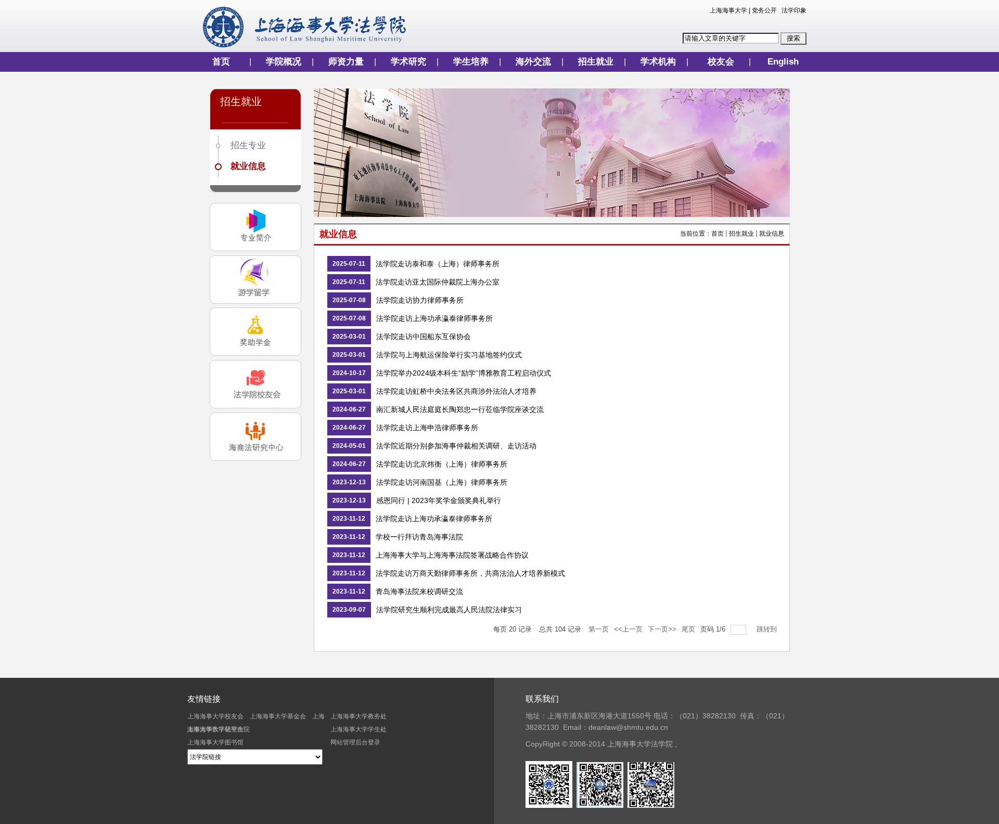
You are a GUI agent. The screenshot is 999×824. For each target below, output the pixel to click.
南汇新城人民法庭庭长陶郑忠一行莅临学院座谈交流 (460, 409)
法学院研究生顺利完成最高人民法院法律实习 (449, 610)
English (783, 62)
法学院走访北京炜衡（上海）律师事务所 (441, 464)
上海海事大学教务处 (358, 716)
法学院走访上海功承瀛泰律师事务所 (434, 318)
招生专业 (248, 145)
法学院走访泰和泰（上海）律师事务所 (437, 264)
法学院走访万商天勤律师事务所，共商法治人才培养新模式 (470, 573)
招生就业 (595, 62)
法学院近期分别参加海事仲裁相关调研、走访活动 (456, 446)
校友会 (721, 62)
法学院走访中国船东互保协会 (423, 336)
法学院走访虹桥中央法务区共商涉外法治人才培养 (456, 391)
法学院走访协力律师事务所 (420, 300)
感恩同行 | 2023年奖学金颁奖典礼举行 (438, 500)
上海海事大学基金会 (278, 716)
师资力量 (346, 62)
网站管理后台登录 (355, 742)
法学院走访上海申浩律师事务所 (427, 427)
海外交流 (533, 62)
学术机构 (658, 62)
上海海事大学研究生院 (218, 729)
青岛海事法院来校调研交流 (419, 591)
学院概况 (283, 62)
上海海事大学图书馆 (215, 742)
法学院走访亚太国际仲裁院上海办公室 (437, 282)
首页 (221, 62)
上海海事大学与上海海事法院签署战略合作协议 (452, 555)
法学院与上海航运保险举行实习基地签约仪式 (449, 355)
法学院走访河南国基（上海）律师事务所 (441, 482)
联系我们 (542, 698)
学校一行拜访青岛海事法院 (419, 537)
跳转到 (768, 629)
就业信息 (248, 166)
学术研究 (408, 62)
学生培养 (471, 62)
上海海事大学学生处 (358, 729)
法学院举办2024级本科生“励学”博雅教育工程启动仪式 (463, 373)
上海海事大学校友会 (215, 716)
